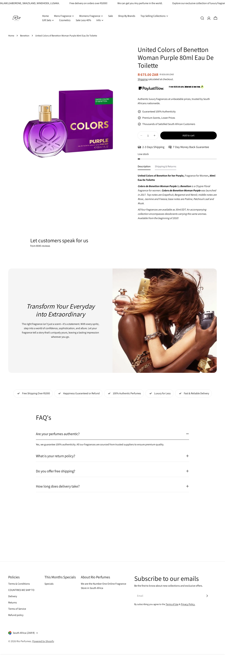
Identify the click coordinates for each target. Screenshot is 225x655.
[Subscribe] (207, 595)
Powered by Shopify (43, 641)
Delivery (12, 596)
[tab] (144, 167)
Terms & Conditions (19, 583)
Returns (12, 602)
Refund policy (15, 615)
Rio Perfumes (23, 641)
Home (11, 35)
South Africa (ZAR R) (24, 633)
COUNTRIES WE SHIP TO (21, 590)
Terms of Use (172, 604)
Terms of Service (17, 608)
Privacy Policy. (188, 604)
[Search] (202, 18)
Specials (49, 583)
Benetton (24, 35)
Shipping (143, 79)
